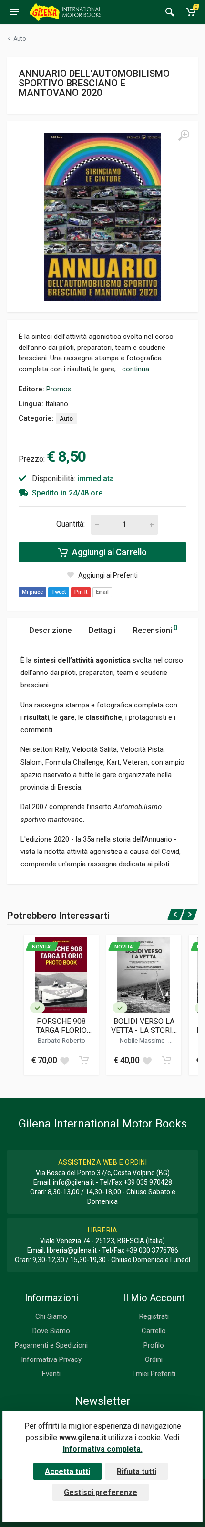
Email (102, 592)
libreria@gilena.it (72, 1250)
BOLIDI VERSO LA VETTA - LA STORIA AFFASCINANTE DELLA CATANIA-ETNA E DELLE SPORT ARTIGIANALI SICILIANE (144, 1026)
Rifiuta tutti (136, 1471)
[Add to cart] (83, 1060)
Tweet (58, 592)
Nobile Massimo (143, 1040)
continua (135, 369)
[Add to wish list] (64, 1060)
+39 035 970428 (147, 1182)
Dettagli (102, 630)
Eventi (51, 1373)
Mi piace (32, 592)
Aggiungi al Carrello (108, 552)
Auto (66, 418)
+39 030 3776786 (152, 1250)
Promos (59, 389)
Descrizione (50, 630)
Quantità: (70, 523)
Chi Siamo (51, 1316)
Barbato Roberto (61, 1040)
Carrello (154, 1331)
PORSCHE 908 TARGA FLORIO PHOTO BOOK (61, 1026)
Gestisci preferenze (100, 1492)
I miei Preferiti (153, 1373)
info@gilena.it (73, 1182)
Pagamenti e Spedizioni (51, 1345)
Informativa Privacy (51, 1359)
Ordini (154, 1359)
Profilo (154, 1345)
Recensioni (155, 629)
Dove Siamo (51, 1331)
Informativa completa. (103, 1448)
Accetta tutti (67, 1471)
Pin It (80, 592)
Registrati (154, 1316)
